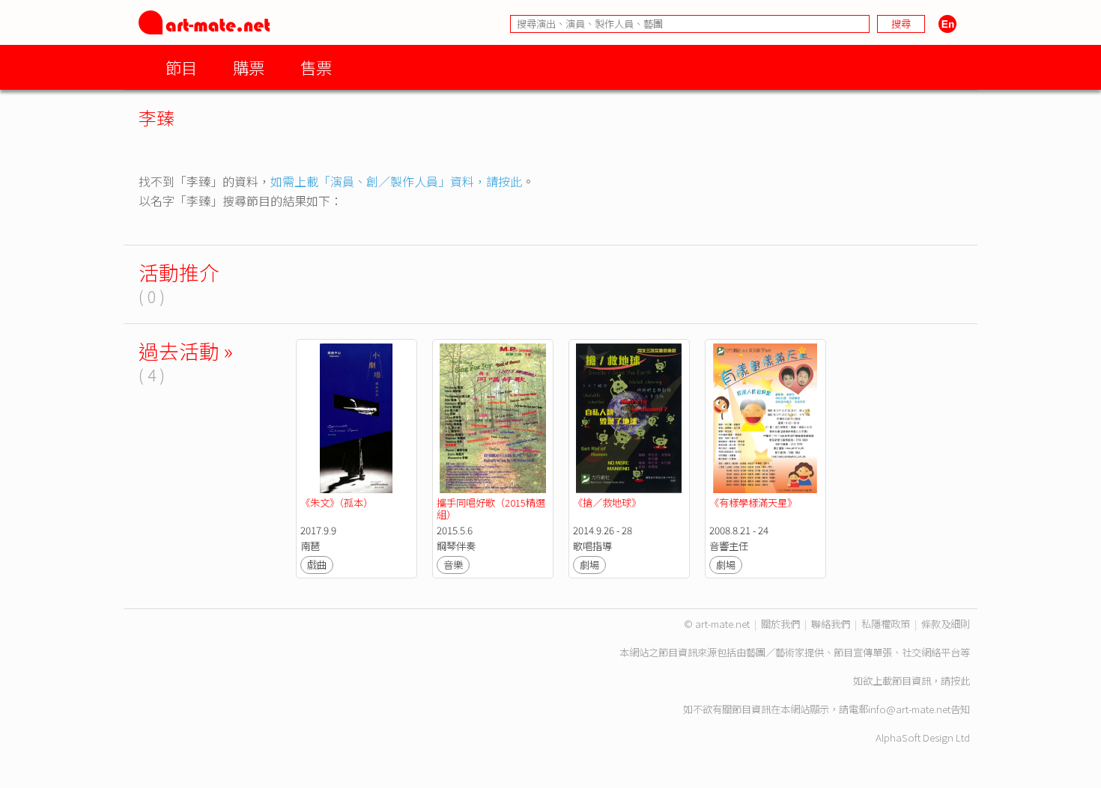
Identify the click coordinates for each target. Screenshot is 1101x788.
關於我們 (780, 624)
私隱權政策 (885, 624)
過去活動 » (186, 350)
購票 (248, 67)
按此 (960, 681)
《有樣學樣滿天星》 (753, 502)
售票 (316, 67)
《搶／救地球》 (607, 502)
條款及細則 (945, 624)
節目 (181, 67)
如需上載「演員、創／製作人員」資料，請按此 (396, 181)
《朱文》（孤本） (336, 502)
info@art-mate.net (909, 709)
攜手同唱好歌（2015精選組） (491, 508)
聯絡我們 (830, 624)
